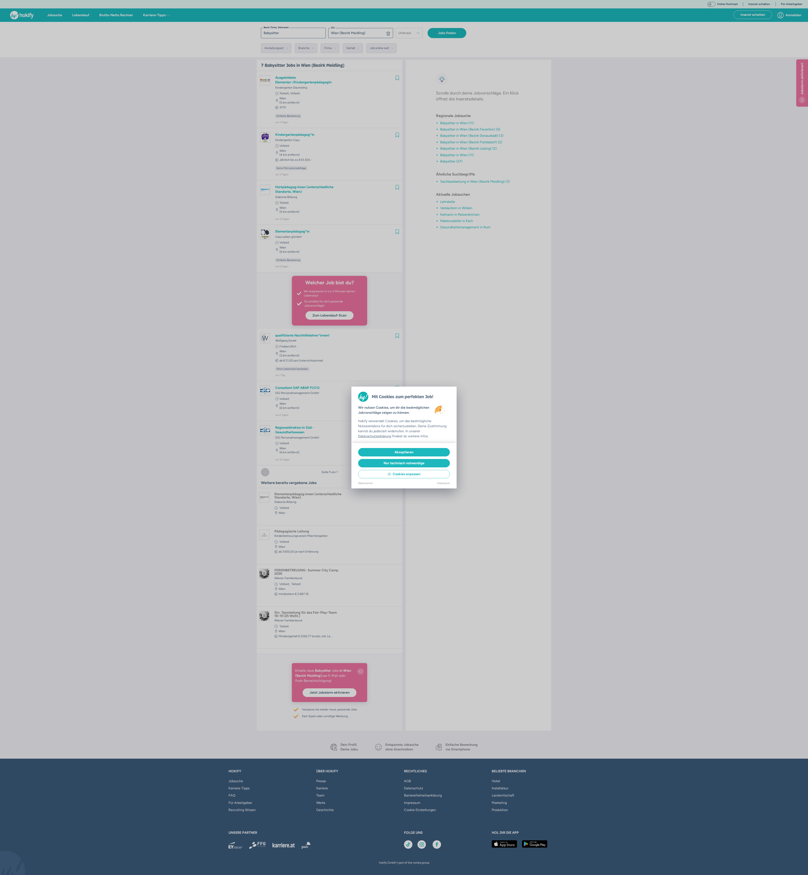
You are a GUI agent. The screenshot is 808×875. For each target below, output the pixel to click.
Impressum (443, 483)
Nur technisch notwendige (404, 463)
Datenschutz (365, 483)
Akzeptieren (404, 452)
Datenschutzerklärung (374, 436)
